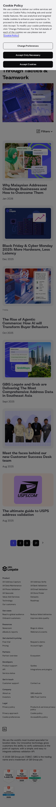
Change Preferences (28, 45)
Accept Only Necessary (28, 55)
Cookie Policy (11, 35)
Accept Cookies (28, 64)
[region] (28, 35)
